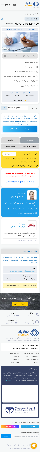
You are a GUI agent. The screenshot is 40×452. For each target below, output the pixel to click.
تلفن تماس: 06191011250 (30, 345)
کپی (4, 108)
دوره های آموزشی (30, 14)
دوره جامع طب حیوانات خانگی (20, 129)
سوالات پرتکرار (10, 146)
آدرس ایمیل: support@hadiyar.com (25, 348)
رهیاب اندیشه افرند (18, 227)
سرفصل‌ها (10, 140)
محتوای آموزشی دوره (29, 146)
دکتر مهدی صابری (18, 196)
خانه (37, 14)
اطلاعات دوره (30, 140)
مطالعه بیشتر (7, 380)
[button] (29, 55)
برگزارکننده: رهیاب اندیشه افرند (14, 29)
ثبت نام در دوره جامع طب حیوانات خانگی (20, 181)
